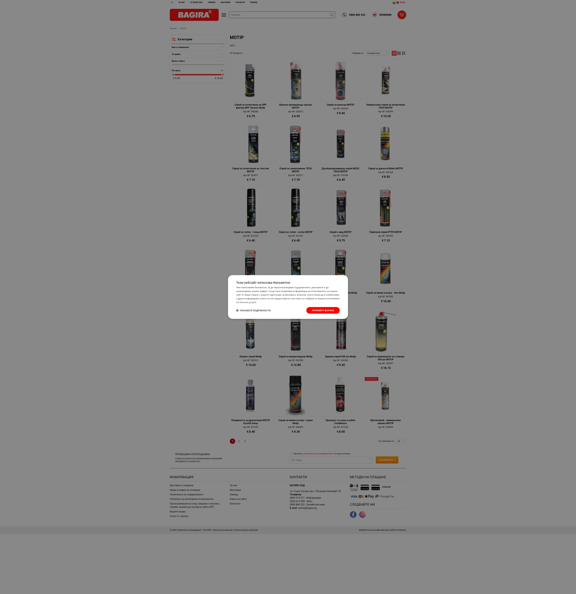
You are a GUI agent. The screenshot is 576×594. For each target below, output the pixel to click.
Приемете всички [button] (323, 310)
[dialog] (288, 297)
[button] (253, 310)
